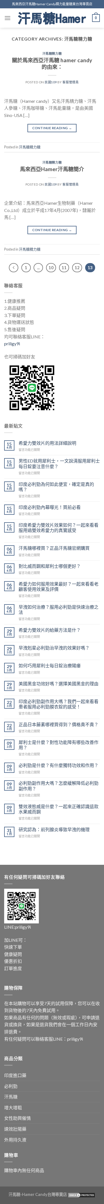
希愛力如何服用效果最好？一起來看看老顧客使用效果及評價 (58, 586)
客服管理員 (70, 82)
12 (77, 267)
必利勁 (10, 1086)
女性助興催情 (17, 1118)
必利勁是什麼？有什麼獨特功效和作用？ (58, 765)
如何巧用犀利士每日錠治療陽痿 (50, 665)
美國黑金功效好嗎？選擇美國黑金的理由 (58, 683)
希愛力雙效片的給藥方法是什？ (50, 630)
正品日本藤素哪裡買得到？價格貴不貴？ (58, 724)
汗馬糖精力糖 (52, 53)
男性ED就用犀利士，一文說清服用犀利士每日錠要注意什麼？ (59, 463)
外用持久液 (15, 1139)
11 (64, 267)
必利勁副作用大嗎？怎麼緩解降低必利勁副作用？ (58, 785)
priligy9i (12, 343)
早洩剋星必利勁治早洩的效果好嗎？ (54, 647)
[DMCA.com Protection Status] (81, 1194)
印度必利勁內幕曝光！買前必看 (50, 507)
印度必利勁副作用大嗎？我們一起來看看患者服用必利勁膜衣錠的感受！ (58, 704)
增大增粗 (13, 1107)
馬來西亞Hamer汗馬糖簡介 (52, 169)
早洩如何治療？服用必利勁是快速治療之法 (58, 609)
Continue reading (52, 128)
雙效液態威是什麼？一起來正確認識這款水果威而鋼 (58, 809)
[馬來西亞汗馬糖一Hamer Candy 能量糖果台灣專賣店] (52, 18)
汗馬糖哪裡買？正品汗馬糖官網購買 (54, 548)
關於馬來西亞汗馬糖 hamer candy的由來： (52, 63)
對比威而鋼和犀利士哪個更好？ (50, 566)
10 (51, 267)
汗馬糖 (10, 1096)
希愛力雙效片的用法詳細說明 (47, 443)
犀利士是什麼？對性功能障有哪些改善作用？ (58, 745)
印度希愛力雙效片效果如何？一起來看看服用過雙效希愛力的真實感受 (58, 527)
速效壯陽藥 (15, 1128)
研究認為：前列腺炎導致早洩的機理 (54, 829)
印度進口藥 (15, 1075)
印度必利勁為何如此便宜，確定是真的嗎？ (56, 486)
